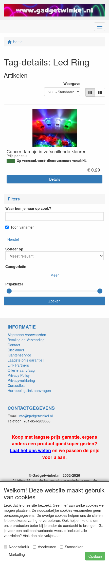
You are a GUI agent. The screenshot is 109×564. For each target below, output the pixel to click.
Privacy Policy (19, 375)
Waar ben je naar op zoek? (28, 208)
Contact (14, 344)
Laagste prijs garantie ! (26, 360)
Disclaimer (16, 349)
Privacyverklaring (21, 380)
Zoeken (54, 300)
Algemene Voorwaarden (27, 334)
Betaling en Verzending (26, 339)
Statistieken (74, 546)
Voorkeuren (47, 546)
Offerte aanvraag (21, 370)
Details (54, 179)
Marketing (17, 554)
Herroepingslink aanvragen (29, 390)
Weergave (71, 83)
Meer (54, 275)
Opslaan (95, 556)
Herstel (13, 239)
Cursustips (16, 385)
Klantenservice (19, 354)
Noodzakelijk (19, 546)
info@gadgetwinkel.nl (36, 415)
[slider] (9, 291)
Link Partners (18, 365)
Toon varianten (22, 227)
